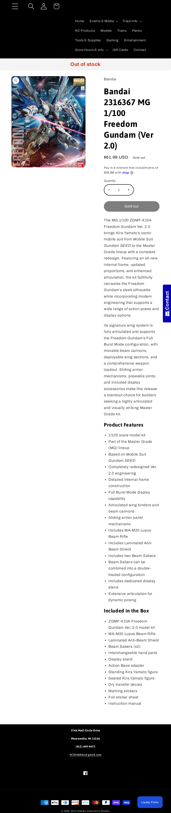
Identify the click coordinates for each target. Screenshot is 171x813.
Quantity (110, 180)
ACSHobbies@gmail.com (86, 754)
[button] (15, 6)
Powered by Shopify (98, 811)
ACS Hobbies (78, 811)
